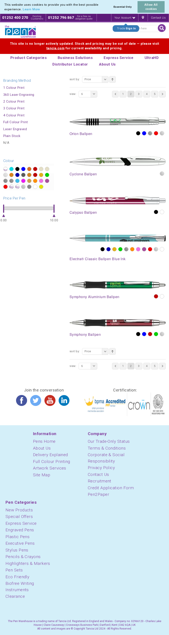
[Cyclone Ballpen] (118, 161)
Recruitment (99, 481)
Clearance (15, 596)
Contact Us (158, 17)
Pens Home (44, 441)
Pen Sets (14, 570)
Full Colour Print (15, 122)
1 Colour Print (13, 88)
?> (5, 169)
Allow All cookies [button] (151, 7)
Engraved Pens (20, 529)
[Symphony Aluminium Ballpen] (118, 285)
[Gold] (114, 249)
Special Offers (19, 516)
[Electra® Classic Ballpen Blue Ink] (118, 238)
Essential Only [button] (123, 6)
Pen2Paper (98, 494)
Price (87, 79)
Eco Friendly (17, 576)
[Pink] (138, 249)
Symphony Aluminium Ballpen (94, 296)
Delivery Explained (50, 454)
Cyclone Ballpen (83, 173)
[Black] (138, 133)
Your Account (123, 17)
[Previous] (115, 94)
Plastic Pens (17, 536)
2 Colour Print (13, 101)
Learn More (31, 9)
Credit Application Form (111, 487)
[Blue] (144, 133)
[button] (41, 9)
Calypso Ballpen (83, 212)
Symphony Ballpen (85, 334)
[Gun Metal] (126, 249)
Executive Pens (20, 543)
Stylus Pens (17, 550)
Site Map (41, 474)
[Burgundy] (156, 296)
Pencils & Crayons (23, 556)
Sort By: (75, 79)
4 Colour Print (13, 115)
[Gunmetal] (150, 133)
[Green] (120, 249)
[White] (162, 212)
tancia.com (55, 48)
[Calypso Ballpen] (118, 200)
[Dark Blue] (108, 249)
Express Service (21, 523)
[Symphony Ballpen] (118, 322)
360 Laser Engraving (18, 95)
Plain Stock (11, 136)
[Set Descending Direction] (112, 79)
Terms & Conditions (107, 448)
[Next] (162, 94)
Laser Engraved (15, 129)
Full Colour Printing (51, 461)
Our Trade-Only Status (109, 441)
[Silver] (162, 133)
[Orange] (132, 249)
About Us (42, 448)
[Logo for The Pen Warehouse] (20, 31)
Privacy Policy (101, 467)
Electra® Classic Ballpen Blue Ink (98, 258)
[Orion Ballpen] (118, 121)
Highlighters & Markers (28, 563)
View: (73, 94)
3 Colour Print (13, 108)
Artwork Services (49, 468)
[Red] (156, 133)
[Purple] (144, 249)
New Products (19, 509)
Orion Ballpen (81, 133)
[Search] (162, 28)
